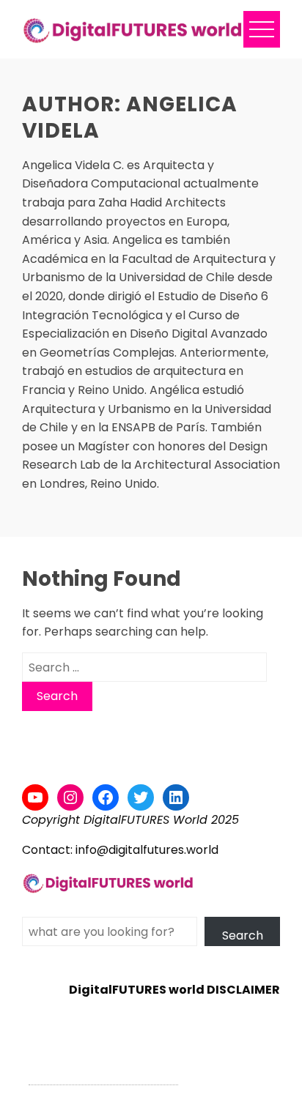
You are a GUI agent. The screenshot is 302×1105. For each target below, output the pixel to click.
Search (242, 935)
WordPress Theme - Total (103, 1076)
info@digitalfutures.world (147, 849)
